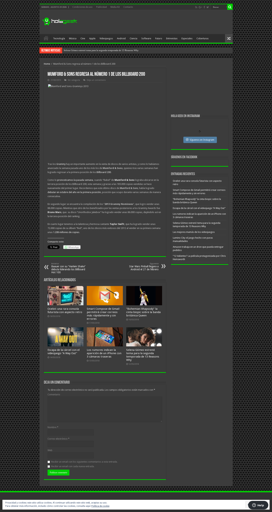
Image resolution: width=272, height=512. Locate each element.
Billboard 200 (104, 172)
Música (72, 38)
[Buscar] (230, 7)
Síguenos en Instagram (202, 139)
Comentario (54, 394)
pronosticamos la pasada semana (75, 180)
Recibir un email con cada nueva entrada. (72, 466)
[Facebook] (204, 7)
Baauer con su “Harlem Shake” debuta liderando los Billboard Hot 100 (68, 268)
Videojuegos (106, 38)
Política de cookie (100, 506)
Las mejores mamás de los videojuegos (83, 50)
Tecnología (59, 38)
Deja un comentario (96, 80)
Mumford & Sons (125, 180)
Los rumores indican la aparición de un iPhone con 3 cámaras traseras (104, 353)
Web (50, 450)
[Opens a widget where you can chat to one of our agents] (258, 505)
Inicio (46, 38)
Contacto (128, 7)
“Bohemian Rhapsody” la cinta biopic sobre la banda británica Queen (143, 312)
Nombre (53, 427)
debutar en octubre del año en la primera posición (74, 192)
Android (121, 38)
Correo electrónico (58, 438)
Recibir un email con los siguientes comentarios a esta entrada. (84, 461)
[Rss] (196, 7)
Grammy (61, 164)
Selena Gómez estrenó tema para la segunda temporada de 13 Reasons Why (142, 355)
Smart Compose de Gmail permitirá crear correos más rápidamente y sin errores (103, 313)
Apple (92, 38)
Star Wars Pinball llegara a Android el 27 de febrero (144, 266)
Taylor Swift (117, 224)
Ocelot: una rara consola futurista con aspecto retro (65, 310)
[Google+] (200, 7)
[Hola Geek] (59, 20)
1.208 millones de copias (66, 232)
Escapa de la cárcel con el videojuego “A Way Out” (64, 351)
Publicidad (101, 7)
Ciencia (133, 38)
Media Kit (115, 7)
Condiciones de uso (82, 7)
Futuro (158, 38)
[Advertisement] (162, 22)
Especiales (187, 38)
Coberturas (203, 38)
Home (47, 63)
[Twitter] (207, 7)
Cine (82, 38)
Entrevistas (171, 38)
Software (146, 38)
